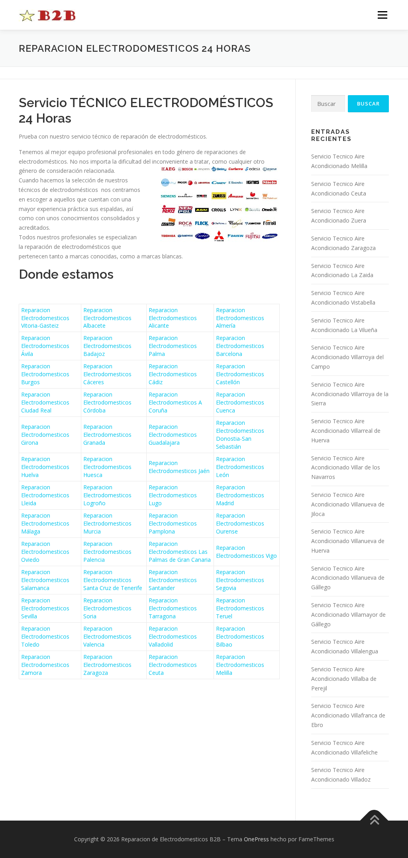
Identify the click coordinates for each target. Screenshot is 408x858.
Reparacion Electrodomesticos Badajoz (107, 346)
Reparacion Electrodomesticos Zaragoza (107, 664)
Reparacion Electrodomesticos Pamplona (173, 523)
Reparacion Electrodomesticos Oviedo (45, 551)
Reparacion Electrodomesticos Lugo (173, 495)
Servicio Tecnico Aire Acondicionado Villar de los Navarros (345, 467)
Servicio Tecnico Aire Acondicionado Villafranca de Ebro (348, 715)
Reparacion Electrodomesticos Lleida (45, 495)
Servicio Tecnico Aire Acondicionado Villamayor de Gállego (348, 614)
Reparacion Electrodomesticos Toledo (45, 636)
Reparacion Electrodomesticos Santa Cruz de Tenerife (112, 580)
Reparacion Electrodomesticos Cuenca (240, 402)
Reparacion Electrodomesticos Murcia (107, 523)
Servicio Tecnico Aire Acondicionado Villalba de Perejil (344, 678)
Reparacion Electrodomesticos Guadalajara (173, 434)
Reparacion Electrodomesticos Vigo (246, 551)
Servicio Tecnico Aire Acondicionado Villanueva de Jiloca (347, 504)
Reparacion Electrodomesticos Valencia (107, 636)
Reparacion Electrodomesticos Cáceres (107, 374)
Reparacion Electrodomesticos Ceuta (173, 664)
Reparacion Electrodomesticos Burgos (45, 374)
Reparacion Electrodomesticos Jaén (179, 467)
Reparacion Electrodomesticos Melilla (240, 664)
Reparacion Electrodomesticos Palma (173, 346)
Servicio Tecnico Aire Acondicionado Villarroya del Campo (347, 357)
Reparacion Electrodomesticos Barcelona (240, 346)
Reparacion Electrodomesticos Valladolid (173, 636)
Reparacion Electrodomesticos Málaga (45, 523)
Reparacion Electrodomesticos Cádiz (173, 374)
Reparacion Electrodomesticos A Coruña (175, 402)
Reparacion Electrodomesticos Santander (173, 580)
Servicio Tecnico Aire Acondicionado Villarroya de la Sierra (349, 394)
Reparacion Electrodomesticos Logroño (107, 495)
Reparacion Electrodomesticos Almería (240, 318)
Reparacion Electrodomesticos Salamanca (45, 580)
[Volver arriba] (374, 821)
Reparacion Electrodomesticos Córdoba (107, 402)
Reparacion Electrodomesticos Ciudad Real (45, 402)
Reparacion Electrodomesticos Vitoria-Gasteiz (45, 318)
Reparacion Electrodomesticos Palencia (107, 551)
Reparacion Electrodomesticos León (240, 467)
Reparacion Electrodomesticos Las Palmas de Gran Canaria (180, 551)
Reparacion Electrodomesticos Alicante (173, 318)
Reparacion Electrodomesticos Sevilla (45, 608)
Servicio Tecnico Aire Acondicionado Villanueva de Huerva (347, 541)
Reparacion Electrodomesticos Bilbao (240, 636)
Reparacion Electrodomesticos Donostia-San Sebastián (240, 434)
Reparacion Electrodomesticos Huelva (45, 467)
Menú (382, 15)
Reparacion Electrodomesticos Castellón (240, 374)
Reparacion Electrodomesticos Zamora (45, 664)
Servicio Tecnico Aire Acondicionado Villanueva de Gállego (347, 578)
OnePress (256, 839)
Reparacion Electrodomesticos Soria (107, 608)
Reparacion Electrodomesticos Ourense (240, 523)
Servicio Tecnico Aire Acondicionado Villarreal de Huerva (346, 430)
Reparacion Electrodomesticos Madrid (240, 495)
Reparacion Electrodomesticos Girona (45, 434)
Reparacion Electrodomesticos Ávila (45, 346)
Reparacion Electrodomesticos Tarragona (173, 608)
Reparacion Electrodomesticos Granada (107, 434)
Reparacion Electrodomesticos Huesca (107, 467)
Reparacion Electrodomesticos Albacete (107, 318)
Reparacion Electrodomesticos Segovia (240, 580)
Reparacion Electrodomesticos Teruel (240, 608)
